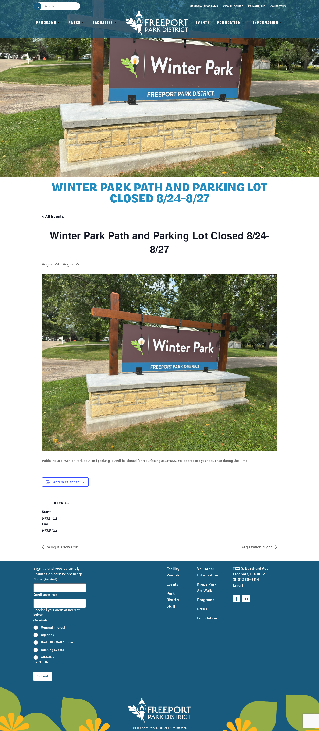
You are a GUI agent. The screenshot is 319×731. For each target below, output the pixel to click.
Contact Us (278, 6)
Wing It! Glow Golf (62, 547)
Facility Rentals (173, 572)
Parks (74, 23)
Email (45, 595)
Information (266, 23)
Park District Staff (173, 599)
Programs (46, 23)
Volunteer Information (207, 572)
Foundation (229, 23)
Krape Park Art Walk (206, 587)
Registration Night (257, 547)
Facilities (105, 27)
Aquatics (47, 635)
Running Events (52, 650)
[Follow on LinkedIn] (246, 598)
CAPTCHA (40, 662)
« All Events (53, 216)
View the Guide (233, 6)
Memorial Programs (204, 6)
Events (203, 23)
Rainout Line (256, 6)
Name (45, 579)
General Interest (53, 627)
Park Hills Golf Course (57, 642)
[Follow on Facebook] (236, 598)
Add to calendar (66, 482)
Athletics (47, 657)
